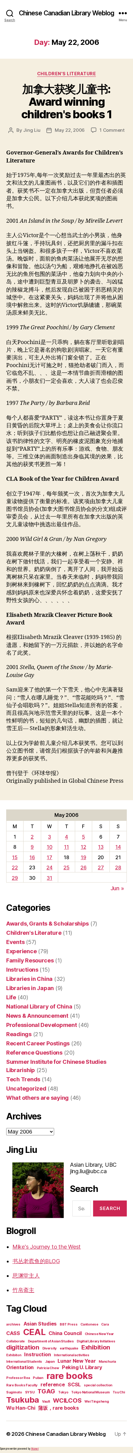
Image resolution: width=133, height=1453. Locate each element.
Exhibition (95, 1347)
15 (14, 857)
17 (49, 857)
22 (15, 867)
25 (66, 867)
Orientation (20, 1367)
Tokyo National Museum (90, 1392)
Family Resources (30, 960)
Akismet (35, 1448)
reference (53, 1384)
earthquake (69, 1348)
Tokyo (63, 1392)
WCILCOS (67, 1400)
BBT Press (69, 1324)
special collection (98, 1385)
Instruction (37, 1354)
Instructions (22, 969)
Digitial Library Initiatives (96, 1341)
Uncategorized (26, 1088)
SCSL (74, 1384)
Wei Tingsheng (96, 1402)
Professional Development (41, 1025)
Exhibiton (13, 1355)
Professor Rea (18, 1378)
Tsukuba (22, 1399)
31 (49, 878)
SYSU (30, 1392)
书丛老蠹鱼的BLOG (36, 1261)
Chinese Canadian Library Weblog (66, 13)
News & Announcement (37, 1015)
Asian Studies (40, 1324)
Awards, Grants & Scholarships (47, 923)
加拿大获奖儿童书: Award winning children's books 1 (66, 101)
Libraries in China (29, 979)
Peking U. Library (82, 1367)
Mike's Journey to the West (46, 1246)
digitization (22, 1347)
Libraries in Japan (30, 988)
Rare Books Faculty (21, 1385)
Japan (50, 1362)
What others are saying (37, 1098)
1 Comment (112, 130)
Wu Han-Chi (20, 1408)
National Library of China (39, 1006)
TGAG (46, 1391)
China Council (65, 1333)
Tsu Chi (119, 1392)
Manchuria (107, 1362)
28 (118, 867)
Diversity (49, 1348)
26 (83, 867)
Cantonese (89, 1324)
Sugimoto (14, 1392)
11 (66, 847)
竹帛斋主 (23, 1290)
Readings (19, 1034)
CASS (13, 1333)
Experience (21, 951)
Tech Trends (23, 1079)
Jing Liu (31, 130)
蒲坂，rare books (58, 1408)
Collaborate (15, 1341)
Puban (38, 1378)
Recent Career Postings (38, 1043)
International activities (71, 1355)
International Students (24, 1362)
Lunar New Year (77, 1361)
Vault (46, 1402)
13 (100, 847)
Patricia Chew (48, 1368)
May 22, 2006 (70, 130)
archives (13, 1324)
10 (49, 847)
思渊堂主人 (26, 1275)
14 (118, 847)
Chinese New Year (99, 1334)
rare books (69, 1375)
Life (11, 997)
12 (83, 847)
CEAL (34, 1332)
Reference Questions (34, 1052)
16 (32, 857)
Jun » (117, 888)
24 (49, 867)
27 (101, 867)
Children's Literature (66, 73)
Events (15, 942)
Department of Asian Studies (51, 1341)
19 (83, 857)
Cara (105, 1324)
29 (15, 878)
